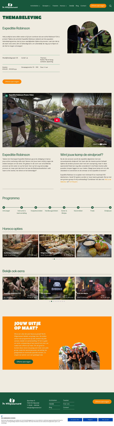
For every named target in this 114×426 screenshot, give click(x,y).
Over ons (66, 404)
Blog (77, 6)
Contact (83, 6)
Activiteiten (34, 6)
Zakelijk (71, 6)
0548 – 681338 (33, 405)
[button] (4, 246)
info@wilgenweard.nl (34, 408)
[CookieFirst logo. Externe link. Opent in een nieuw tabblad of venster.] (2, 416)
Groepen (45, 6)
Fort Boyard (73, 182)
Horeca (62, 6)
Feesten (55, 6)
